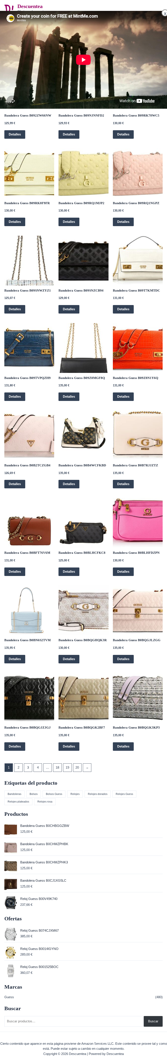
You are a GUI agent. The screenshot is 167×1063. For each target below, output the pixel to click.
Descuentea (30, 6)
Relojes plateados (18, 801)
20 (77, 767)
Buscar (153, 1021)
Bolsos (34, 794)
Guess (9, 997)
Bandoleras (14, 794)
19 (67, 767)
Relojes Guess (124, 794)
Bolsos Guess (54, 794)
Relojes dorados (97, 794)
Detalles (15, 134)
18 (57, 767)
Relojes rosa (44, 801)
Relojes (75, 794)
